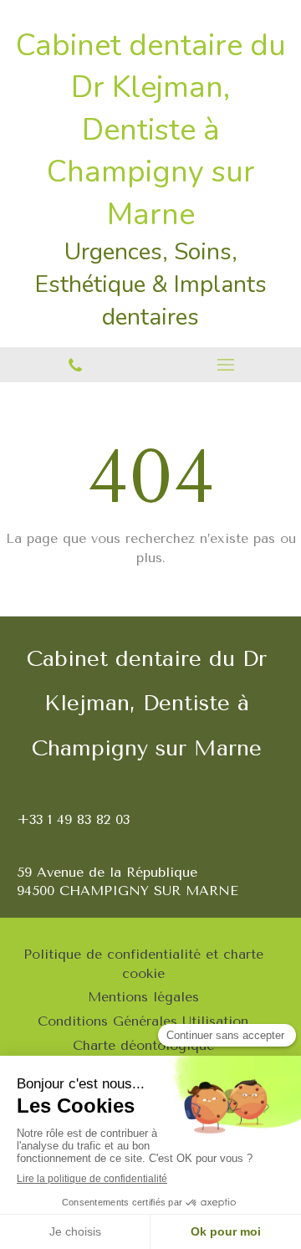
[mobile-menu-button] (225, 364)
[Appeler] (75, 365)
